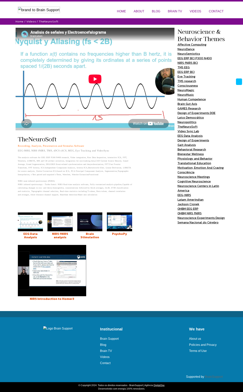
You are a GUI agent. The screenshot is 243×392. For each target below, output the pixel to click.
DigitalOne (159, 385)
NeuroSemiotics (189, 53)
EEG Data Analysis (190, 135)
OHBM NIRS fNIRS (190, 213)
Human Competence (192, 99)
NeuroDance (186, 49)
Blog (103, 344)
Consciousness (188, 85)
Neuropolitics (187, 122)
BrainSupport (214, 376)
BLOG (156, 11)
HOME (121, 11)
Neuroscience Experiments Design (201, 217)
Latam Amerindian (191, 199)
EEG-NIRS (184, 195)
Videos (31, 21)
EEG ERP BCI (186, 72)
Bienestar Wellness (191, 154)
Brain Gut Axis (187, 103)
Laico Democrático (191, 117)
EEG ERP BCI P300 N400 (195, 58)
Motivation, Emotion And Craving (201, 167)
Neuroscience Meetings (194, 176)
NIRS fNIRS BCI (188, 62)
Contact (105, 363)
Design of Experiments (193, 140)
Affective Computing (192, 44)
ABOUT (139, 11)
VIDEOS (195, 11)
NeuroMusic (186, 94)
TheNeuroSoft (187, 126)
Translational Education (194, 163)
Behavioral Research (192, 149)
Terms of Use (198, 350)
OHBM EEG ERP (188, 208)
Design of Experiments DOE (196, 113)
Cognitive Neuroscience (194, 181)
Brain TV (106, 350)
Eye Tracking (186, 76)
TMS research (187, 81)
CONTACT (216, 11)
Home (20, 21)
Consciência (186, 172)
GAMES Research (189, 108)
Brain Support (109, 338)
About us (195, 338)
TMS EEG (184, 67)
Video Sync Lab (188, 131)
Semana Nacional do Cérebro (198, 222)
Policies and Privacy (203, 344)
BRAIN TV (175, 11)
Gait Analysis (187, 145)
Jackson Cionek (188, 204)
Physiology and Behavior (195, 158)
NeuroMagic (186, 90)
